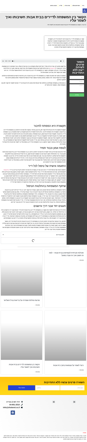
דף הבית (84, 24)
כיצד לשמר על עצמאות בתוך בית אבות (68, 365)
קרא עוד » (81, 260)
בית (83, 5)
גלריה (60, 5)
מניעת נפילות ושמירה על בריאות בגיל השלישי (22, 300)
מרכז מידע (67, 5)
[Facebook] (13, 413)
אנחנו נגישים (53, 5)
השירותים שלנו (76, 5)
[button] (3, 234)
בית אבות (52, 68)
